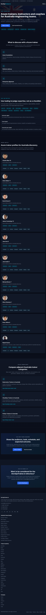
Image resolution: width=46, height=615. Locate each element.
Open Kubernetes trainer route (9, 388)
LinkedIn (20, 350)
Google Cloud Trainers (5, 534)
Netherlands (3, 568)
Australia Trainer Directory (6, 540)
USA (2, 591)
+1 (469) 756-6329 (4, 505)
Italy (2, 561)
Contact (2, 604)
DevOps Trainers (4, 517)
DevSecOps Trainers (5, 521)
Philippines (3, 572)
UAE (2, 587)
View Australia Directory (17, 25)
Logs (2, 606)
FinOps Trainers (4, 536)
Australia (2, 545)
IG (12, 511)
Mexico (2, 566)
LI (9, 511)
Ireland (2, 559)
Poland (2, 574)
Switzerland (3, 585)
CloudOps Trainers (4, 538)
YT (4, 511)
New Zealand (3, 570)
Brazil (2, 547)
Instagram (16, 350)
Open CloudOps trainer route (9, 404)
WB (17, 511)
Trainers (2, 600)
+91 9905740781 (4, 507)
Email (29, 350)
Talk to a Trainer (5, 25)
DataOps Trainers (4, 527)
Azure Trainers (4, 532)
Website (25, 350)
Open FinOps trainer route (8, 419)
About (2, 598)
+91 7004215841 (4, 508)
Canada (2, 549)
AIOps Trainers (4, 525)
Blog (2, 602)
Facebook (4, 350)
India (2, 555)
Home (2, 597)
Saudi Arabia (3, 576)
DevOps (6, 4)
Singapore (3, 578)
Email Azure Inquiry (28, 449)
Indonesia (3, 557)
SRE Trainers (3, 519)
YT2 (14, 511)
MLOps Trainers (4, 523)
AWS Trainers (3, 530)
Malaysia (2, 564)
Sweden (2, 584)
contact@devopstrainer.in (29, 479)
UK (1, 589)
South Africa (3, 580)
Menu (44, 4)
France (2, 551)
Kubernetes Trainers (5, 529)
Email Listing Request (23, 483)
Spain (2, 582)
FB (7, 511)
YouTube (11, 350)
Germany (2, 553)
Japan (2, 563)
